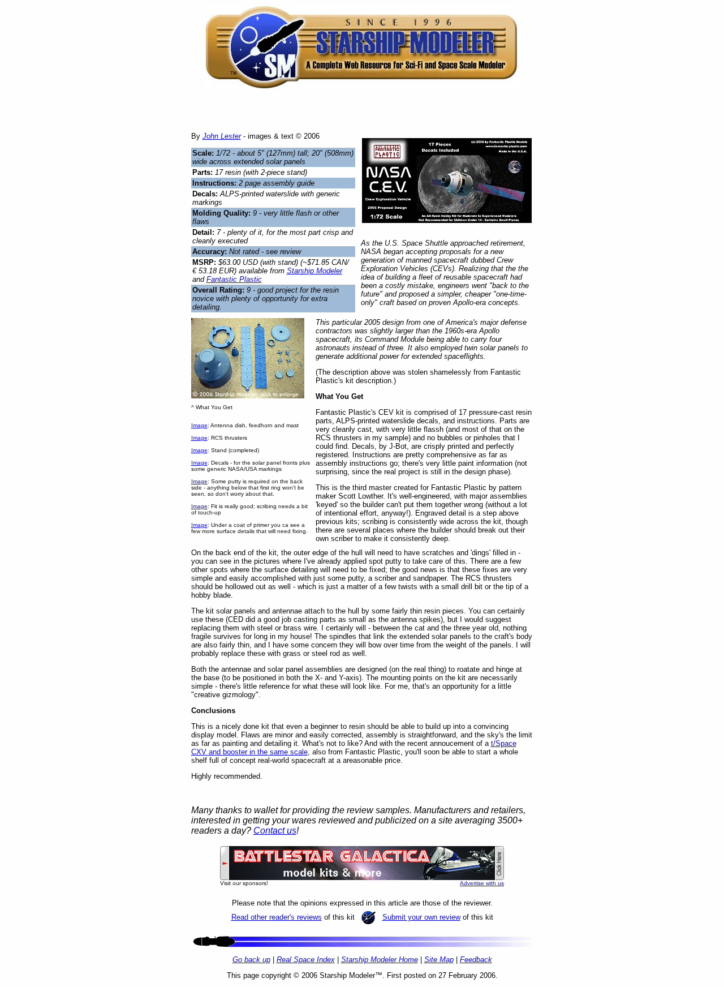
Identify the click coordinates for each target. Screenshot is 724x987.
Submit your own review (421, 917)
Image (199, 425)
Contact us (274, 830)
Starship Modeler (314, 271)
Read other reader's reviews (276, 917)
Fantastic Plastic (234, 279)
